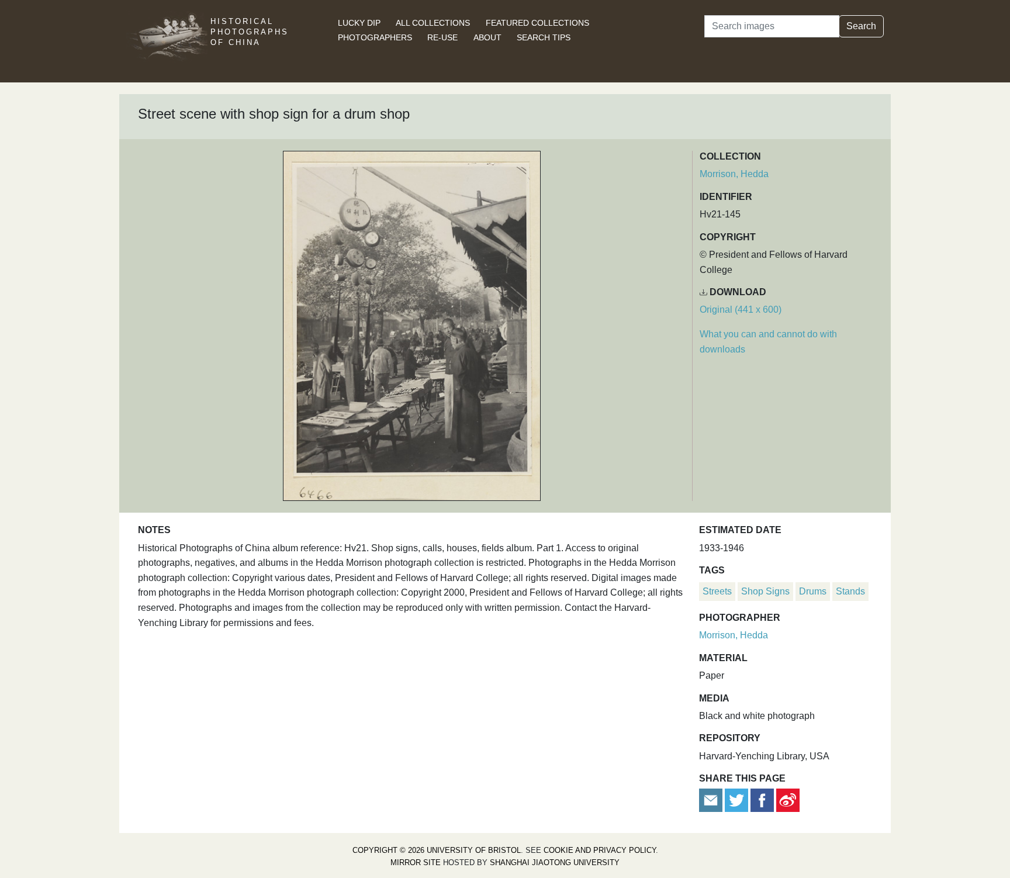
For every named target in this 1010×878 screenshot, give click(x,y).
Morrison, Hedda (734, 174)
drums (812, 591)
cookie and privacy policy (600, 850)
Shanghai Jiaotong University (555, 862)
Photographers (375, 37)
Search (861, 26)
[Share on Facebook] (762, 800)
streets (717, 591)
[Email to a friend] (712, 800)
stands (850, 591)
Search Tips (543, 37)
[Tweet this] (737, 800)
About (487, 37)
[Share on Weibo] (788, 800)
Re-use (442, 37)
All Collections (433, 22)
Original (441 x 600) (740, 309)
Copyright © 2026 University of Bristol (436, 850)
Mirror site (415, 862)
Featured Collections (537, 22)
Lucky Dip (359, 22)
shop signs (765, 591)
